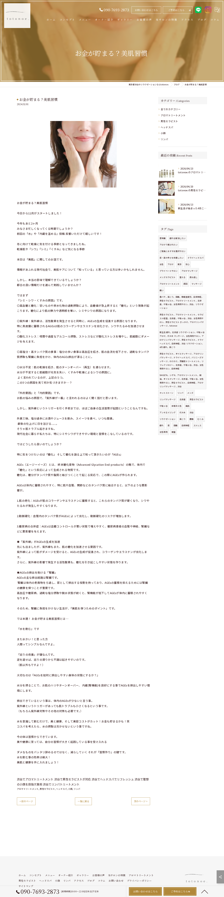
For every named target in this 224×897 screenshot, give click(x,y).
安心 (187, 264)
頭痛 (175, 425)
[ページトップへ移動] (204, 891)
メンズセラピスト (168, 277)
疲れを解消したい (178, 238)
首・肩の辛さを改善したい (171, 257)
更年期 (163, 238)
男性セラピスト (47, 788)
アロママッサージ (190, 270)
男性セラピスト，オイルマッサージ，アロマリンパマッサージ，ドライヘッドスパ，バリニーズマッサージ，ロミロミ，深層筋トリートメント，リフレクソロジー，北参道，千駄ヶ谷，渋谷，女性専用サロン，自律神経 (182, 361)
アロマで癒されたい (169, 244)
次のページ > (140, 801)
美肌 (187, 405)
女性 (161, 264)
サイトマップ (26, 886)
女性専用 (164, 431)
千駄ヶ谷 (164, 405)
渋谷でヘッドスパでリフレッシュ (113, 779)
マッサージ (197, 283)
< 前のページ (26, 801)
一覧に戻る (83, 801)
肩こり (183, 419)
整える (183, 277)
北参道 (183, 399)
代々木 (183, 412)
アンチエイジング (168, 412)
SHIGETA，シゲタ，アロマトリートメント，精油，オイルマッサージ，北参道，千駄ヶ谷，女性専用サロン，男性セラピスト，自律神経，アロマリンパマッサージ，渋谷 (182, 381)
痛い (161, 290)
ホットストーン (166, 392)
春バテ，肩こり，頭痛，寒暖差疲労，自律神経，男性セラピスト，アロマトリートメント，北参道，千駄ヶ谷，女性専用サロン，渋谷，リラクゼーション (181, 302)
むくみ (200, 419)
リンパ (77, 788)
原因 (185, 283)
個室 (173, 431)
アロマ (171, 264)
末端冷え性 (177, 405)
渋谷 (191, 412)
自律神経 (186, 425)
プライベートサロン (169, 270)
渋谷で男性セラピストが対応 (72, 779)
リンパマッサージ (168, 399)
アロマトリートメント (28, 788)
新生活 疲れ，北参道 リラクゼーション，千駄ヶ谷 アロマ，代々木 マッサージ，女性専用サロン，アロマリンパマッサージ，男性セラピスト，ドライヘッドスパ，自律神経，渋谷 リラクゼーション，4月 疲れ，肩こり (182, 339)
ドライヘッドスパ (196, 257)
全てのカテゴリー (171, 109)
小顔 (70, 788)
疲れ (161, 425)
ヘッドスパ (61, 788)
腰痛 (191, 419)
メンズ (190, 392)
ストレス (197, 425)
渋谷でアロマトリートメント (35, 779)
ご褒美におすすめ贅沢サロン (173, 251)
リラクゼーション (168, 419)
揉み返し (194, 277)
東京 (179, 264)
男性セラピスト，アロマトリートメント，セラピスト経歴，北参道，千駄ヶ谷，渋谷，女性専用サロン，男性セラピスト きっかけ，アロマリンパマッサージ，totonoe (182, 320)
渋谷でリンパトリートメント (61, 784)
